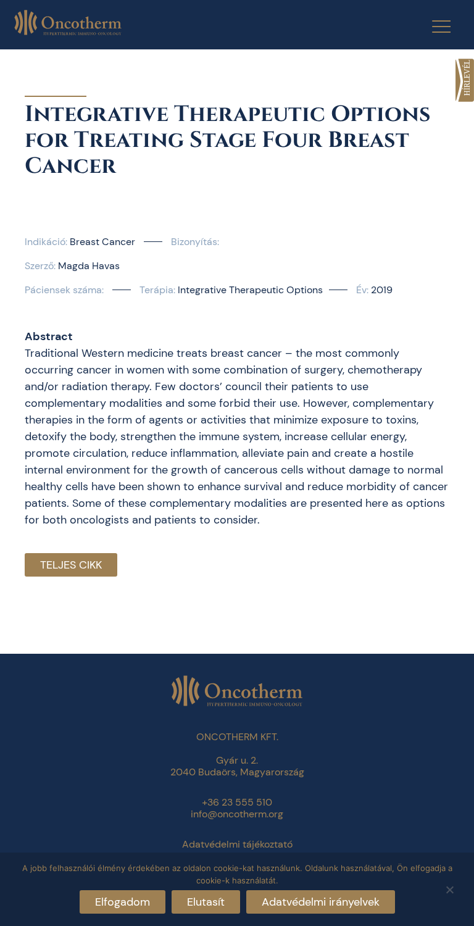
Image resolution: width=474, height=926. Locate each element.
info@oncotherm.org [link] (237, 813)
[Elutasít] (449, 888)
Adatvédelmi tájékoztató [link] (237, 844)
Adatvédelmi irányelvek (321, 902)
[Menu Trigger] (434, 26)
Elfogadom (122, 902)
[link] (464, 80)
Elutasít (206, 902)
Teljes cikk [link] (71, 564)
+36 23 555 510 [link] (237, 802)
